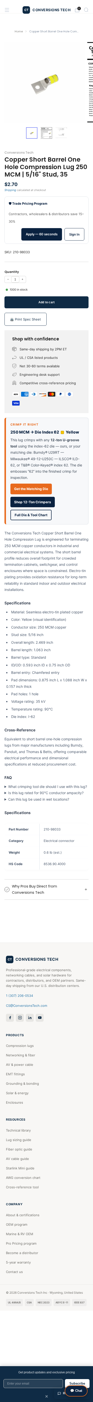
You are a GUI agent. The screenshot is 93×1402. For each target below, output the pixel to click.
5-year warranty (18, 1262)
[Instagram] (20, 1018)
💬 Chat (76, 1391)
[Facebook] (10, 1018)
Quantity (11, 272)
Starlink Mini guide (20, 1168)
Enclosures (14, 1102)
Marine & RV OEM (19, 1234)
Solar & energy (17, 1093)
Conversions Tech (18, 152)
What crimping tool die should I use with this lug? (47, 786)
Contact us (14, 1272)
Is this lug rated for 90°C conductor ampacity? (46, 793)
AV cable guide (17, 1159)
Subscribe (77, 1383)
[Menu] (6, 9)
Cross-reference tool (22, 1187)
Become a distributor (22, 1253)
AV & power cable (19, 1065)
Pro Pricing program (21, 1243)
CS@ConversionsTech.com (26, 1006)
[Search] (86, 9)
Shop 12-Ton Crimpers (32, 502)
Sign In (74, 234)
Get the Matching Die (31, 489)
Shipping (10, 190)
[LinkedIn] (30, 1018)
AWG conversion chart (23, 1178)
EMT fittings (15, 1074)
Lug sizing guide (18, 1140)
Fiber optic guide (19, 1149)
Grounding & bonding (22, 1083)
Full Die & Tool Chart (31, 515)
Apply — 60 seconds (42, 234)
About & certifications (22, 1215)
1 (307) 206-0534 (19, 996)
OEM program (16, 1224)
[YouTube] (40, 1018)
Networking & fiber (20, 1055)
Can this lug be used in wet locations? (38, 799)
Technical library (18, 1130)
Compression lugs (20, 1046)
